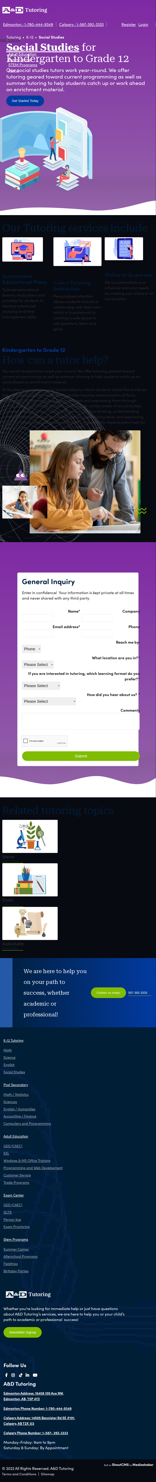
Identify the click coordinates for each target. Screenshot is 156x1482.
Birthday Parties (16, 1271)
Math (8, 1050)
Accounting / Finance (20, 1116)
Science (8, 856)
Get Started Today (25, 101)
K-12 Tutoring (13, 1040)
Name (74, 611)
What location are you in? (116, 657)
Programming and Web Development (33, 1167)
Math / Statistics (16, 1094)
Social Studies (13, 943)
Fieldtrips (11, 1263)
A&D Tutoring (10, 40)
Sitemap (47, 1474)
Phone (134, 626)
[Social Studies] (30, 938)
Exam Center (14, 1195)
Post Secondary (16, 1084)
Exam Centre (19, 59)
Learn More (10, 861)
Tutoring (15, 48)
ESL (6, 1153)
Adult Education (22, 54)
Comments (130, 710)
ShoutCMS (120, 1464)
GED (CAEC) (13, 1146)
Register (128, 24)
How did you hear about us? (113, 694)
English (7, 899)
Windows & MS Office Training (27, 1160)
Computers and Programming (27, 1123)
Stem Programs (16, 1239)
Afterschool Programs (21, 1256)
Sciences (10, 1101)
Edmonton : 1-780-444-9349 (28, 24)
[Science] (30, 851)
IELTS (8, 1212)
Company (131, 611)
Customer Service (17, 1175)
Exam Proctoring (17, 1226)
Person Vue (12, 1219)
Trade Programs (16, 1182)
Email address (66, 626)
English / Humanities (19, 1109)
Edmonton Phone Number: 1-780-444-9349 (38, 1408)
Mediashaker (142, 1464)
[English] (30, 895)
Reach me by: (128, 642)
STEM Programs (22, 64)
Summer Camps (16, 1249)
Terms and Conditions (19, 1474)
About (13, 70)
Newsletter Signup (22, 1332)
